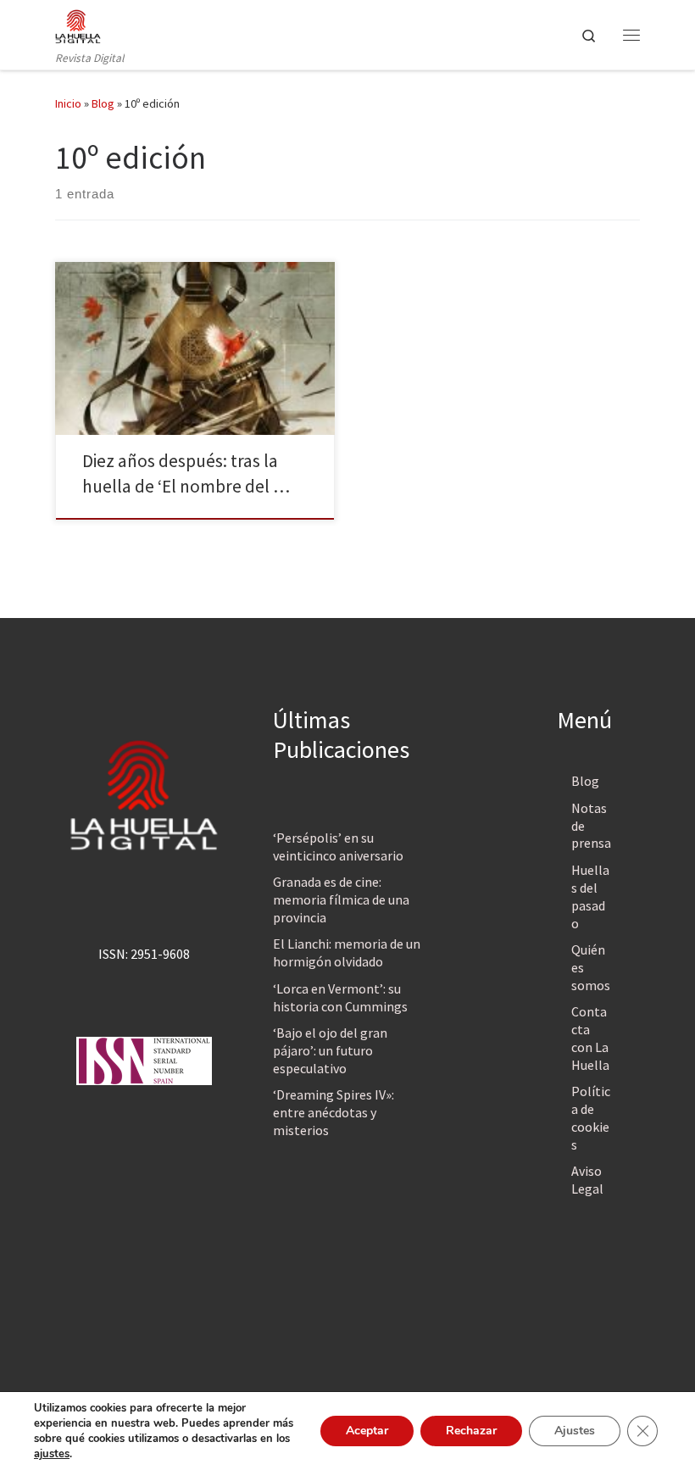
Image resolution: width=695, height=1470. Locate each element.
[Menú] (631, 35)
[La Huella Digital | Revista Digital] (78, 24)
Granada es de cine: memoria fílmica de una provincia (341, 899)
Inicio (68, 103)
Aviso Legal (587, 1179)
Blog (103, 103)
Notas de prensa (591, 825)
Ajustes (574, 1431)
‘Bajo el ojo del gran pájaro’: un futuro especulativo (330, 1050)
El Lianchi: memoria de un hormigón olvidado (346, 952)
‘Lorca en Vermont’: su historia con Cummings (340, 997)
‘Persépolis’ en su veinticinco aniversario (338, 846)
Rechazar (471, 1431)
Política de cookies (590, 1118)
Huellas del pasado (590, 896)
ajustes (52, 1454)
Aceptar (367, 1431)
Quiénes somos (590, 967)
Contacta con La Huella (590, 1038)
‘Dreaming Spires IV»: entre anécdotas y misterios (333, 1112)
